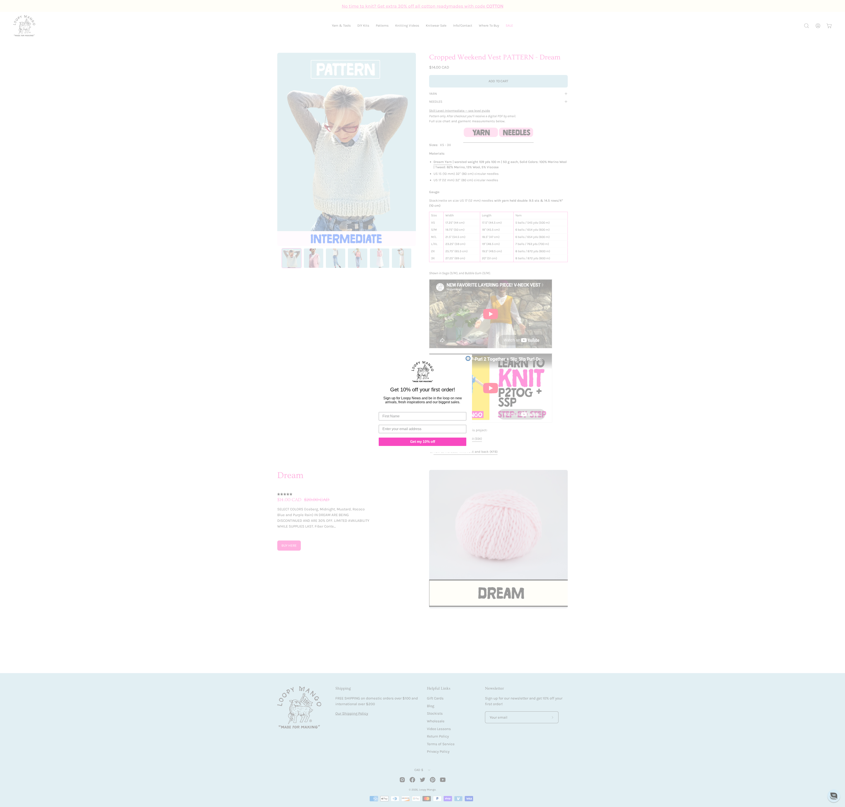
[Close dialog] (468, 358)
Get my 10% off (422, 442)
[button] (833, 795)
